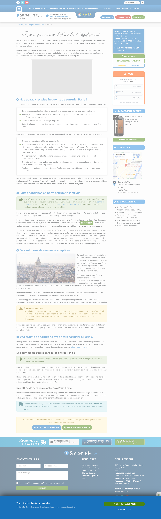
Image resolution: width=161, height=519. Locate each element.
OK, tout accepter (125, 504)
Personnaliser (124, 510)
